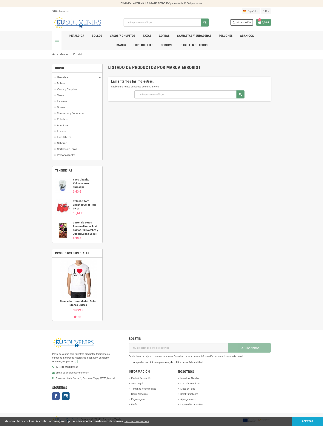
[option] (77, 286)
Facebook (56, 396)
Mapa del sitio (187, 388)
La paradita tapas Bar (191, 404)
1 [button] (75, 317)
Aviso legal (137, 383)
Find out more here (136, 421)
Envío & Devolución (141, 378)
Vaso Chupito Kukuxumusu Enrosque (81, 183)
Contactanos (62, 11)
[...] (76, 361)
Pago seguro (137, 399)
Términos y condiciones (143, 388)
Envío (134, 404)
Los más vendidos (190, 383)
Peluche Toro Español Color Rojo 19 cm (84, 205)
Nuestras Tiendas (189, 378)
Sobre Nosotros (139, 394)
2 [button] (79, 317)
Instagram (66, 396)
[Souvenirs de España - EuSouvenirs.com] (77, 22)
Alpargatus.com (188, 399)
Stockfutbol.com (189, 394)
